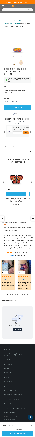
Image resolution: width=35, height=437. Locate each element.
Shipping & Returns (13, 395)
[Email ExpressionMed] (20, 354)
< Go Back (17, 20)
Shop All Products (14, 23)
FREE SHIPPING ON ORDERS (17, 2)
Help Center (10, 390)
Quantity (7, 98)
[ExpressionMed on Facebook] (6, 354)
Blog (6, 377)
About (7, 360)
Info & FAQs (9, 373)
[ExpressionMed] (17, 6)
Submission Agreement (14, 408)
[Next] (21, 56)
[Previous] (14, 56)
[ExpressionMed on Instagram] (16, 354)
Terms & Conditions (13, 399)
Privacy (7, 404)
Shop (6, 368)
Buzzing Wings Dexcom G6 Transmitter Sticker (16, 71)
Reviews (8, 364)
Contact (8, 382)
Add (25, 133)
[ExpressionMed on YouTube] (11, 354)
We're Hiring (10, 412)
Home (6, 23)
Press (7, 386)
